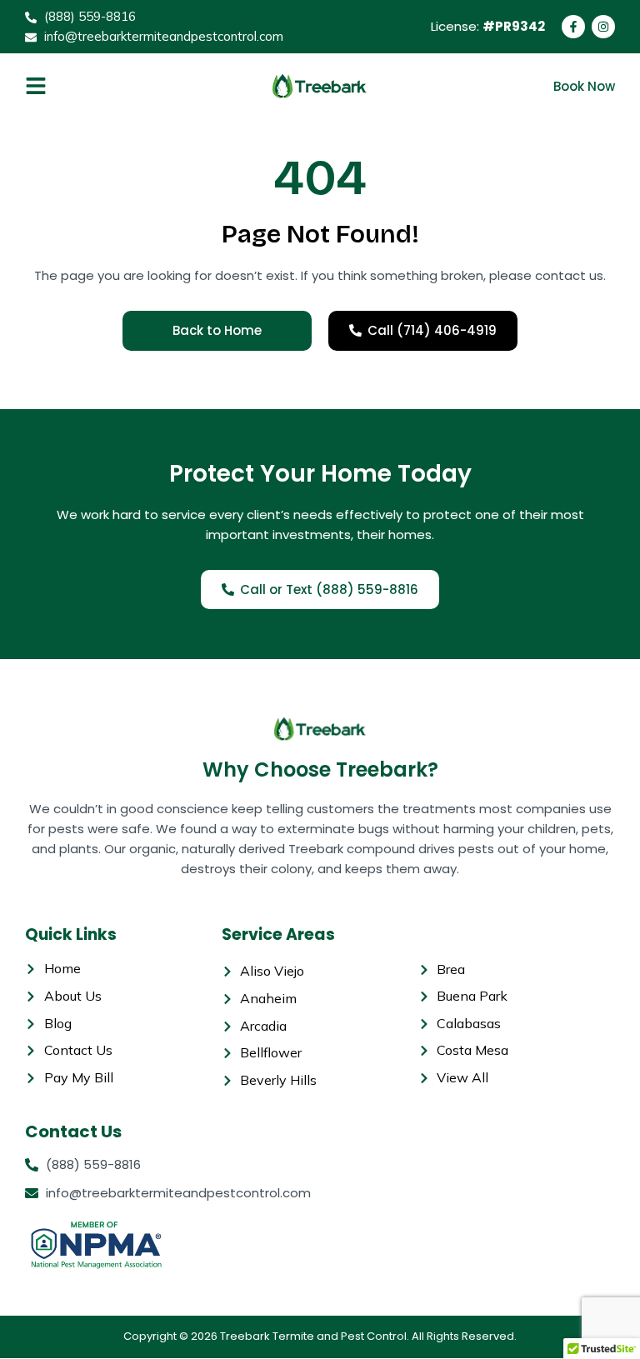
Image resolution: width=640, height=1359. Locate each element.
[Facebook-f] (573, 26)
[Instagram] (603, 26)
